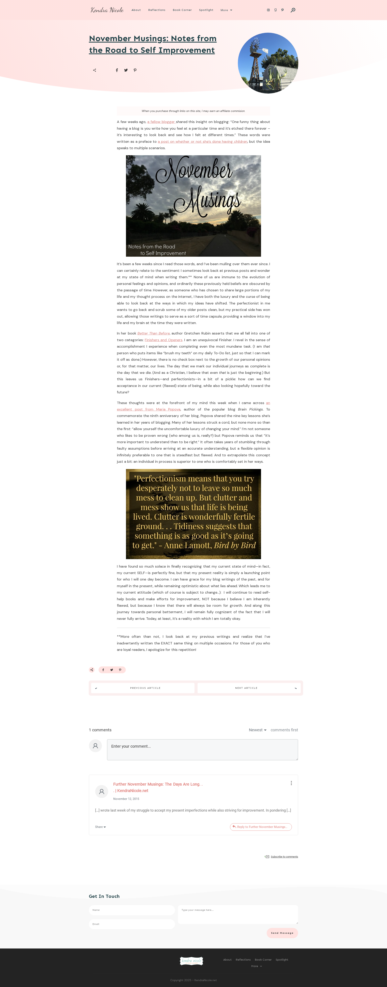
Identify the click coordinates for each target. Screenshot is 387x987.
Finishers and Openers (163, 340)
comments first (284, 729)
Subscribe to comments (284, 856)
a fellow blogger (161, 121)
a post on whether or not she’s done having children (202, 141)
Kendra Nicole (107, 10)
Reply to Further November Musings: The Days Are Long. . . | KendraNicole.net (264, 827)
